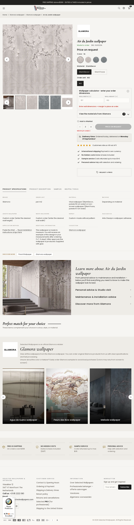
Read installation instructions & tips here (17, 231)
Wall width (85, 96)
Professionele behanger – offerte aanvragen (81, 488)
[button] (129, 8)
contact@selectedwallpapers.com (18, 499)
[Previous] (7, 59)
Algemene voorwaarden (80, 497)
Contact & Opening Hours (47, 482)
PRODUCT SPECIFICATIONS (14, 189)
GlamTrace (100, 72)
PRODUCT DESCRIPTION (40, 189)
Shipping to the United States (49, 508)
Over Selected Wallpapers (81, 482)
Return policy (42, 494)
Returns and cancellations (47, 498)
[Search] (119, 8)
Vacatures (74, 493)
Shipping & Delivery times (47, 490)
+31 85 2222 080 (17, 493)
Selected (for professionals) (44, 503)
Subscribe (124, 487)
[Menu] (3, 8)
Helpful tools (71, 189)
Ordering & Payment (45, 486)
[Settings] (123, 8)
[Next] (68, 59)
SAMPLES (58, 189)
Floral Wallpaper (24, 254)
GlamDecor (84, 72)
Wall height (111, 96)
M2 (80, 83)
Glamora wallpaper (17, 15)
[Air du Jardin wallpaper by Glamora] (20, 102)
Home (5, 15)
